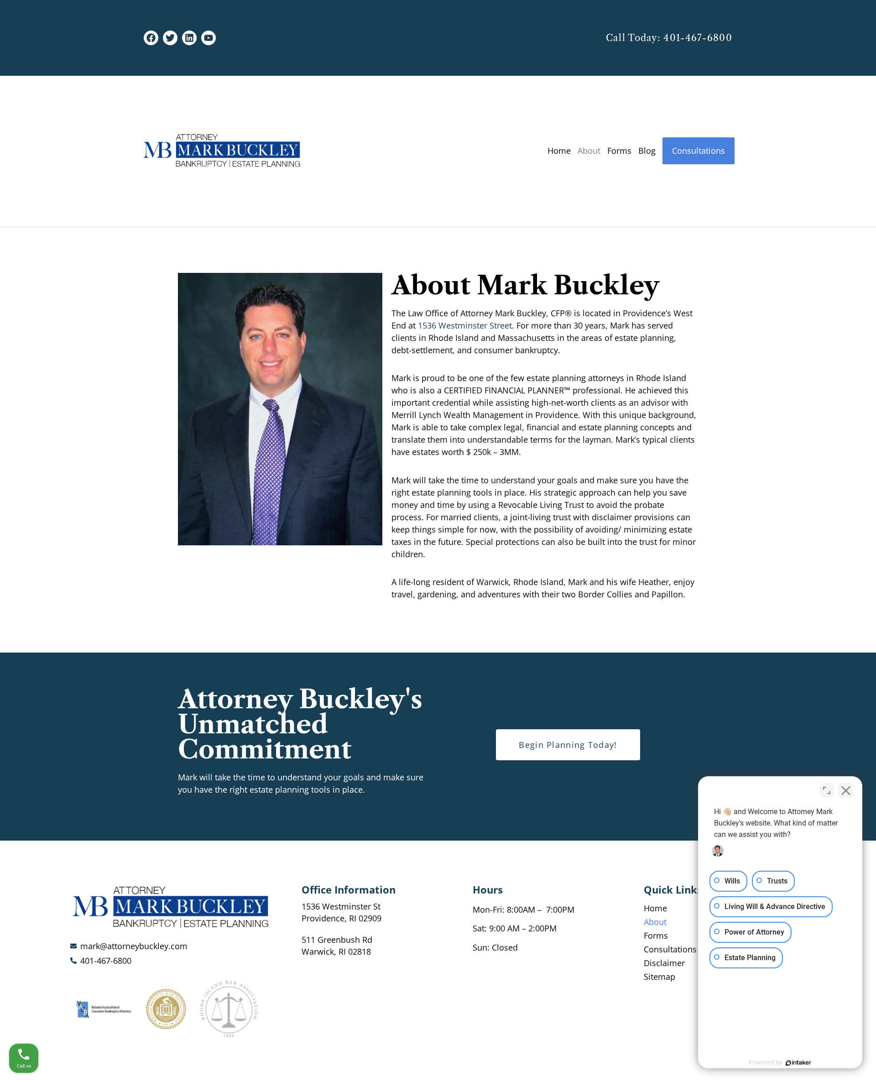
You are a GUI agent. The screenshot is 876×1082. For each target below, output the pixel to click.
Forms (619, 150)
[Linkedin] (189, 38)
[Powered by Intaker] (798, 1063)
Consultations (698, 150)
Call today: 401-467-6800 (669, 37)
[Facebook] (151, 38)
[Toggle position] (826, 790)
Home (559, 150)
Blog (647, 150)
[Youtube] (208, 38)
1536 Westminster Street (465, 325)
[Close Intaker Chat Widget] (846, 790)
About (589, 150)
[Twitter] (170, 38)
